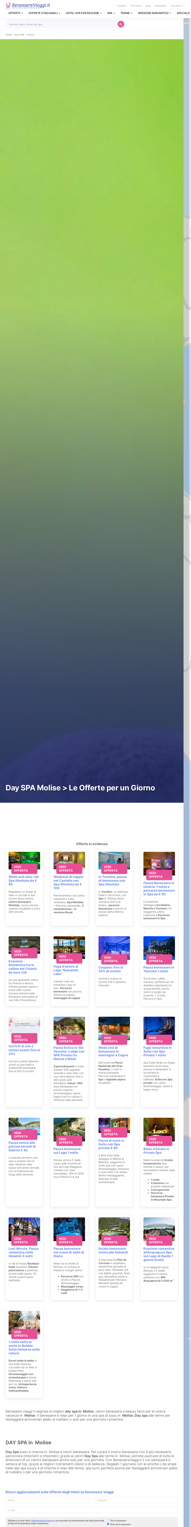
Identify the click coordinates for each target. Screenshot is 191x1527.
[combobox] (63, 24)
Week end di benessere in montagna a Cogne (113, 1051)
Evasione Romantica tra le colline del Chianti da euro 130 (23, 966)
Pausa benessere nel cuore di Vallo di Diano (69, 1252)
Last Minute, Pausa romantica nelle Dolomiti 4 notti (24, 1252)
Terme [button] (125, 13)
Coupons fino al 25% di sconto (110, 969)
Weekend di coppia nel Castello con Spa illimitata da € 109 (68, 882)
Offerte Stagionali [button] (43, 13)
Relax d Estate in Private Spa (156, 1150)
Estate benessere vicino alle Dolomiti (113, 1250)
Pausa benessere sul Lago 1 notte (67, 1150)
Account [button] (176, 5)
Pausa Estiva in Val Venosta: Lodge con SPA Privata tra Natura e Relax (69, 1053)
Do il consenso (118, 1520)
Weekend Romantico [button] (153, 13)
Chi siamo (136, 5)
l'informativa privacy (42, 1520)
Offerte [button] (14, 13)
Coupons (122, 5)
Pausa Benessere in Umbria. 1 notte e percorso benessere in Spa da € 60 (159, 888)
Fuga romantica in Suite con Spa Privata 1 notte (157, 1051)
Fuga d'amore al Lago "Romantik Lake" (66, 970)
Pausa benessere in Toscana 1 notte (158, 969)
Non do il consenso (120, 1524)
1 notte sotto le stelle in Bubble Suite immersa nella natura (24, 1347)
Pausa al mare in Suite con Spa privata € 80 (111, 1144)
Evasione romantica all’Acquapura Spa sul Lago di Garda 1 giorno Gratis (158, 1254)
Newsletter (160, 5)
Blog (148, 5)
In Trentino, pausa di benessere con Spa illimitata (112, 880)
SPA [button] (110, 13)
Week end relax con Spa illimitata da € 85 (24, 880)
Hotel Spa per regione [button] (83, 13)
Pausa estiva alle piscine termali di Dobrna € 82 (22, 1146)
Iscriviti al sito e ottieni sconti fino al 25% (24, 1050)
